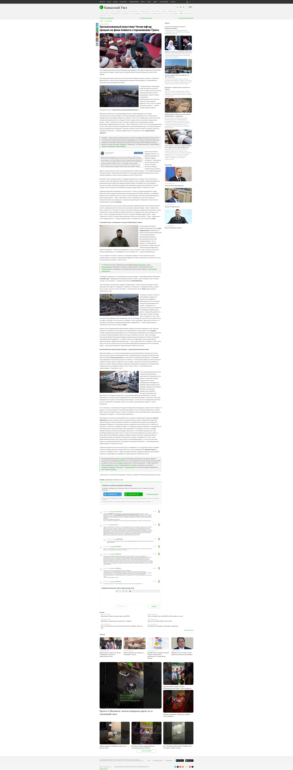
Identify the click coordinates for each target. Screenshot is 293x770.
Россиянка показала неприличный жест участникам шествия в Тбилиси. (143, 747)
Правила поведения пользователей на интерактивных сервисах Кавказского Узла (131, 766)
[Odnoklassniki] (97, 37)
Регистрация (121, 606)
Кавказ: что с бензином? (107, 18)
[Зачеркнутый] (126, 591)
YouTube (113, 469)
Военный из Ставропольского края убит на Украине (177, 88)
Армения (125, 11)
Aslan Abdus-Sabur (114, 511)
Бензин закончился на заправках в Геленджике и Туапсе (134, 653)
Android (123, 459)
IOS (128, 459)
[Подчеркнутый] (123, 591)
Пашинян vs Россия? (146, 18)
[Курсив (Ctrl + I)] (120, 591)
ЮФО (109, 15)
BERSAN (112, 524)
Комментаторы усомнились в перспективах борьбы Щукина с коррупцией (177, 115)
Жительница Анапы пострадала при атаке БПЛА (115, 616)
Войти (190, 7)
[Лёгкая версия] (187, 2)
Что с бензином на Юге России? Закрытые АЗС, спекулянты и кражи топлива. (177, 747)
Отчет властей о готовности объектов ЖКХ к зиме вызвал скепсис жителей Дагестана (178, 146)
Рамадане (111, 146)
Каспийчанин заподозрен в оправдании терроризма (163, 626)
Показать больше (146, 750)
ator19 (115, 539)
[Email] (97, 42)
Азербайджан (118, 11)
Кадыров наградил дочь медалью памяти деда (178, 52)
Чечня (181, 13)
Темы (108, 1)
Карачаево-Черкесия (104, 13)
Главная (101, 20)
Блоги (149, 1)
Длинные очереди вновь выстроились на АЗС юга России (177, 76)
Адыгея (112, 11)
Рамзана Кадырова (139, 265)
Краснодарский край (115, 13)
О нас (149, 760)
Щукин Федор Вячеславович (173, 228)
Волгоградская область (145, 11)
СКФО (166, 13)
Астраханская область (133, 11)
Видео (155, 1)
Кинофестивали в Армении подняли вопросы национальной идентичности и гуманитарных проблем (158, 655)
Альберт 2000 (113, 554)
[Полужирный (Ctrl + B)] (117, 591)
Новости (102, 1)
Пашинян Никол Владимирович (174, 185)
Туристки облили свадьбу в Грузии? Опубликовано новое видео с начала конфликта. (177, 687)
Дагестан (158, 11)
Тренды (115, 1)
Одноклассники (130, 467)
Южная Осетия (187, 13)
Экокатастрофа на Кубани (186, 18)
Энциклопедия (133, 1)
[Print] (97, 45)
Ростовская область (146, 13)
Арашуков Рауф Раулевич (172, 207)
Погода (173, 1)
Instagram (112, 467)
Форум (143, 1)
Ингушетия (163, 11)
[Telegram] (97, 27)
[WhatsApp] (97, 29)
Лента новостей (108, 20)
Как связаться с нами (157, 760)
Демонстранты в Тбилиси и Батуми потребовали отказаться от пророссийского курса (110, 654)
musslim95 (112, 546)
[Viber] (97, 32)
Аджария (107, 11)
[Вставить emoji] (130, 591)
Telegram (120, 463)
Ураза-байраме (121, 146)
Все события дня (188, 630)
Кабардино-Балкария (172, 11)
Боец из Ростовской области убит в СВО (160, 621)
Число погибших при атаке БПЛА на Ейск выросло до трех (165, 616)
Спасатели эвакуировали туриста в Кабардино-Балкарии (175, 27)
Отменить (154, 606)
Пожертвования (168, 760)
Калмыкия (180, 11)
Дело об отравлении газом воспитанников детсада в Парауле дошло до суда (122, 627)
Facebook (104, 467)
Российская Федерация (136, 13)
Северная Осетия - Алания (157, 13)
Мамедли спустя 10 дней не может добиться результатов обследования (181, 653)
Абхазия (102, 11)
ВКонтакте (120, 467)
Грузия (152, 11)
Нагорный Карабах (125, 13)
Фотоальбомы (164, 1)
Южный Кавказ (103, 15)
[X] (97, 34)
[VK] (97, 24)
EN (192, 1)
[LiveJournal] (97, 39)
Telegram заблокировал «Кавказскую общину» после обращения (177, 715)
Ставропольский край (174, 13)
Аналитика (123, 1)
